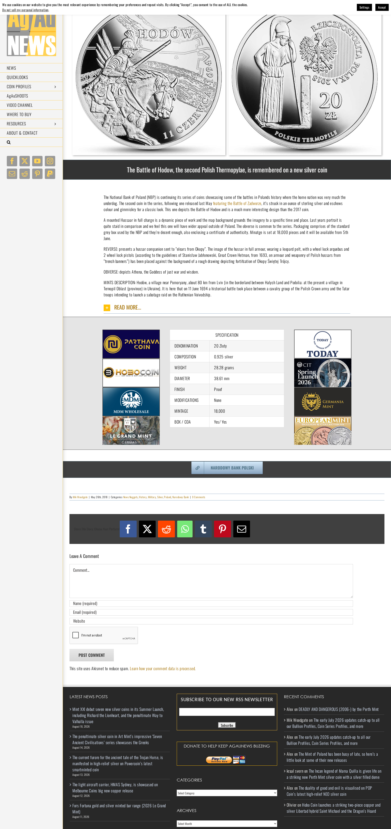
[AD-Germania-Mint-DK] (322, 390)
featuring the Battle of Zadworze (237, 203)
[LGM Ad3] (131, 419)
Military (152, 497)
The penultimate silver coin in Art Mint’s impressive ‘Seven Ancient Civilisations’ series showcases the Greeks (117, 739)
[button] (31, 142)
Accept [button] (382, 7)
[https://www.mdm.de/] (131, 390)
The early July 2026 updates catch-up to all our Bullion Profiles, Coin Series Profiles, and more (333, 723)
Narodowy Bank (180, 497)
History (143, 497)
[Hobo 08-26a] (131, 361)
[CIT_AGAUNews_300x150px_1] (322, 361)
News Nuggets (130, 497)
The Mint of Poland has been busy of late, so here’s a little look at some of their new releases (332, 757)
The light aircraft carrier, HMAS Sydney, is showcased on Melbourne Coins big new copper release (115, 787)
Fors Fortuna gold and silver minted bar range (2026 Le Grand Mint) (119, 809)
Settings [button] (365, 7)
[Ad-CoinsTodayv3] (322, 333)
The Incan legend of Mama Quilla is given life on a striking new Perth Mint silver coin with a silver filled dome (334, 774)
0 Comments (198, 497)
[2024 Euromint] (322, 419)
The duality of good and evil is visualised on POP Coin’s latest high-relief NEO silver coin (329, 791)
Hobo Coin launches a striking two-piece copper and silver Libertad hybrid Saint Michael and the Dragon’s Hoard (334, 808)
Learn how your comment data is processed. (163, 668)
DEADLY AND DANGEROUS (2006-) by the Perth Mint (339, 709)
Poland (167, 497)
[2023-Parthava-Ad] (131, 333)
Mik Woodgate (80, 497)
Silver (160, 497)
